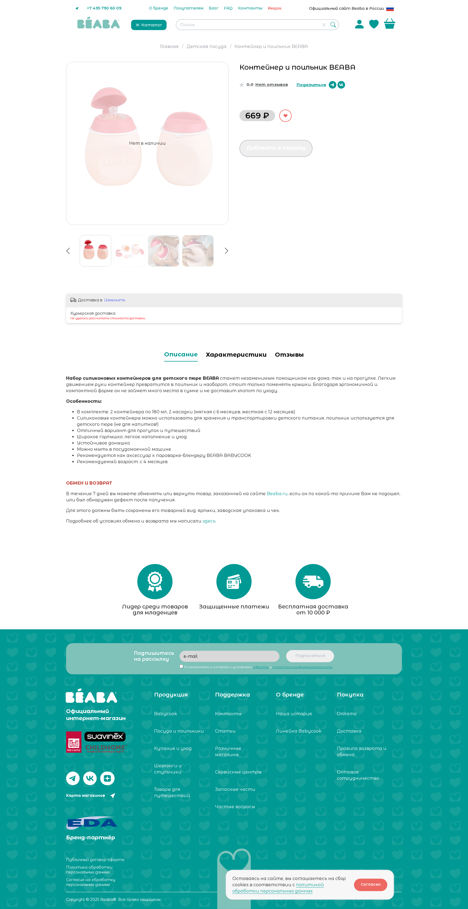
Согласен (371, 884)
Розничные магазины (228, 751)
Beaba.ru (277, 493)
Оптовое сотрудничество (358, 775)
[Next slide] (222, 143)
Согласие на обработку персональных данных (90, 882)
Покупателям (188, 8)
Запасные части (235, 789)
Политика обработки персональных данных (89, 870)
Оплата (347, 713)
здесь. (209, 521)
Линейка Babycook (298, 731)
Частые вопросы (235, 806)
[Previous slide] (72, 143)
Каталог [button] (151, 24)
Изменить (114, 300)
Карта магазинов (85, 795)
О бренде (158, 8)
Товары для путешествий (172, 792)
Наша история (294, 713)
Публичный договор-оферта (95, 859)
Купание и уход (173, 748)
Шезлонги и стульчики (168, 769)
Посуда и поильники (179, 731)
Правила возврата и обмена (361, 751)
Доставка (349, 731)
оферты (261, 667)
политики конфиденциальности (302, 667)
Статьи (225, 731)
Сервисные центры (238, 772)
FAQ (228, 8)
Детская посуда (207, 46)
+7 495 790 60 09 (104, 8)
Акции (274, 8)
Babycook (165, 713)
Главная (169, 46)
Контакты (250, 8)
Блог (213, 8)
